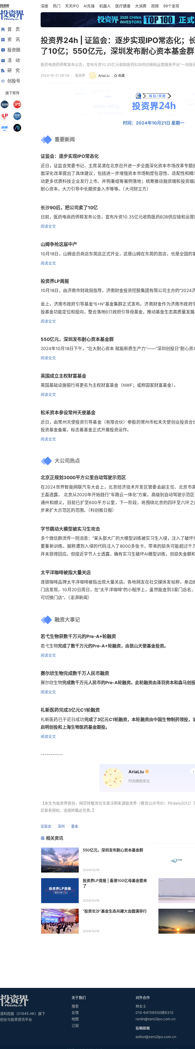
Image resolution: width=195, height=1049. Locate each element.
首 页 (13, 29)
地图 (75, 1019)
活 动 (13, 60)
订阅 (75, 1025)
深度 (44, 6)
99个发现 (171, 6)
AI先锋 (89, 6)
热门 (56, 6)
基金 (74, 826)
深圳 (61, 826)
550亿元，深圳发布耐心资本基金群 (113, 850)
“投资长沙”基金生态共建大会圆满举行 (115, 911)
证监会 (46, 826)
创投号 (13, 81)
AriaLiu (103, 75)
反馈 (75, 1012)
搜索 (75, 1006)
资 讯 (13, 39)
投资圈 (13, 49)
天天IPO (72, 6)
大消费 (141, 6)
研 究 (13, 70)
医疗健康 (123, 6)
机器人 (105, 6)
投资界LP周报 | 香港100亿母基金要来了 (115, 883)
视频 (155, 6)
